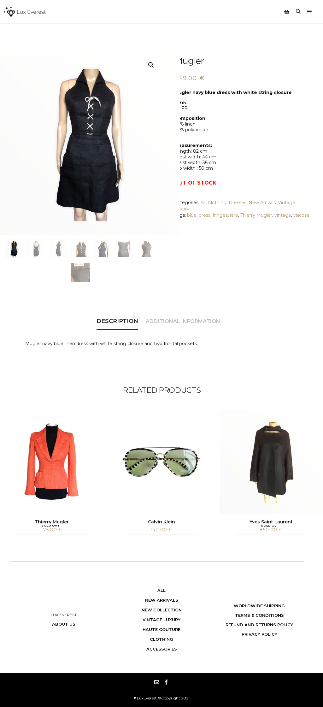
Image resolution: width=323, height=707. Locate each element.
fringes (220, 215)
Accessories (161, 648)
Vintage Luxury (161, 619)
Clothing (217, 202)
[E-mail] (157, 682)
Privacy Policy (259, 634)
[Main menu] (309, 12)
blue (192, 215)
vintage (282, 215)
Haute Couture (161, 629)
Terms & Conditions (259, 615)
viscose (301, 215)
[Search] (298, 12)
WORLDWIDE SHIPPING (259, 605)
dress (204, 215)
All (203, 202)
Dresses (237, 202)
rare (234, 215)
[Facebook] (166, 682)
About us (63, 624)
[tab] (117, 321)
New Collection (162, 609)
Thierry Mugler (256, 215)
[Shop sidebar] (286, 12)
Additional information (183, 321)
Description (117, 321)
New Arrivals (262, 202)
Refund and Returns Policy (259, 624)
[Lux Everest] (24, 11)
